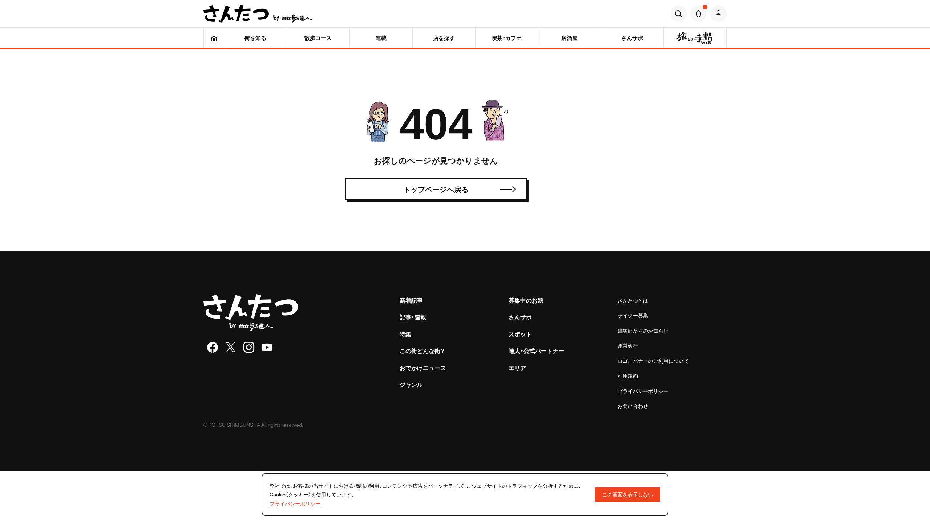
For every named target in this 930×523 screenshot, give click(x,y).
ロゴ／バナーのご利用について (653, 360)
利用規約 (628, 375)
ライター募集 (633, 315)
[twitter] (230, 347)
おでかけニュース (423, 367)
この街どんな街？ (422, 350)
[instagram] (248, 347)
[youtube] (267, 347)
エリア (517, 367)
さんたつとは (633, 300)
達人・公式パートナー (536, 350)
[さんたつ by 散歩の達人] (257, 14)
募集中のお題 (526, 300)
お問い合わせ (633, 405)
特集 (405, 333)
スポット (520, 333)
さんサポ (520, 316)
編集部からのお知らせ (643, 330)
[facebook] (212, 347)
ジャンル (411, 384)
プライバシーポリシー (643, 390)
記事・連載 (413, 316)
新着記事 (411, 300)
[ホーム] (214, 38)
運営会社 (628, 345)
